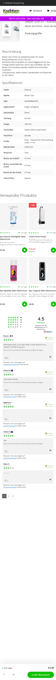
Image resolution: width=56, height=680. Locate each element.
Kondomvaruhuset (9, 397)
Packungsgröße (33, 33)
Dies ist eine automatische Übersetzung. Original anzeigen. (23, 350)
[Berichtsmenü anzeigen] (50, 357)
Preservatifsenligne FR (10, 364)
